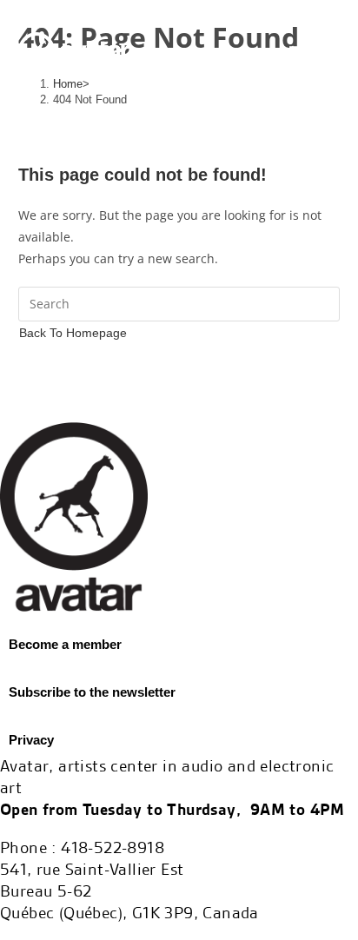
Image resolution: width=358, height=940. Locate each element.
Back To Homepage (73, 333)
